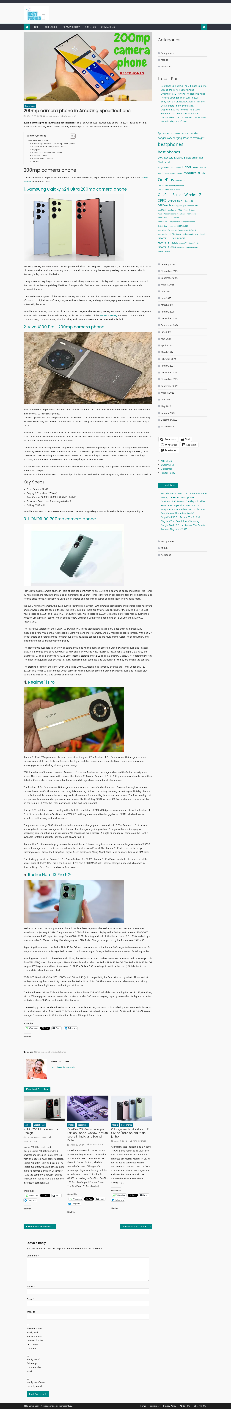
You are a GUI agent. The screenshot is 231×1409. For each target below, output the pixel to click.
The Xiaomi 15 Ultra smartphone (185, 234)
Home (36, 26)
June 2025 (166, 298)
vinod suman (52, 116)
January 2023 (168, 412)
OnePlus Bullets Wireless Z (179, 194)
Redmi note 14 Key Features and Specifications (176, 222)
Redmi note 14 (192, 214)
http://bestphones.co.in (63, 1067)
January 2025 (168, 311)
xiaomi (202, 234)
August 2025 (167, 284)
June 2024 (166, 331)
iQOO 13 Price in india (166, 174)
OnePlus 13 (180, 181)
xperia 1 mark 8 (164, 251)
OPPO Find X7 (176, 200)
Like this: (35, 161)
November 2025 (169, 271)
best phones (169, 151)
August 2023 (167, 392)
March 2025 (167, 304)
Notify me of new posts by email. (36, 1384)
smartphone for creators (167, 230)
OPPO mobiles (166, 205)
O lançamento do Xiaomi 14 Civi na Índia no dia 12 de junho (130, 1132)
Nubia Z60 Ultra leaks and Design (41, 1131)
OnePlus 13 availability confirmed (171, 186)
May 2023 (166, 406)
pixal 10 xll (162, 210)
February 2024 (168, 358)
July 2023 (165, 399)
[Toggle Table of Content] (71, 136)
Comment (33, 1255)
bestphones (60, 1051)
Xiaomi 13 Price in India (171, 238)
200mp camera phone (37, 140)
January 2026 (168, 264)
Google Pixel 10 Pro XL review (169, 167)
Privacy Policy (71, 26)
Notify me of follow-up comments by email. (34, 1365)
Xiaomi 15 (181, 247)
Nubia (201, 173)
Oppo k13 (189, 201)
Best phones (30, 106)
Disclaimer (51, 26)
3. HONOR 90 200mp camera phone (47, 152)
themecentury (65, 1405)
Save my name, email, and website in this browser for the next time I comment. (35, 1338)
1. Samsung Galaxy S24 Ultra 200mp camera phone (53, 143)
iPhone (195, 167)
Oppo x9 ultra (192, 206)
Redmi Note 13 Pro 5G (49, 874)
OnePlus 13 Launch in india (169, 190)
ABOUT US (90, 26)
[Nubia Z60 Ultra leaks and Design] (44, 1108)
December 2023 (169, 372)
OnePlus (166, 180)
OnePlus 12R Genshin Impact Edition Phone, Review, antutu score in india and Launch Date (87, 1134)
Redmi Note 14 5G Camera (168, 218)
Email (30, 1299)
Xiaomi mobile (192, 247)
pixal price (172, 210)
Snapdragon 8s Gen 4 (187, 230)
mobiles (190, 172)
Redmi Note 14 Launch (167, 226)
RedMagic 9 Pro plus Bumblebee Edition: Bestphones (137, 1226)
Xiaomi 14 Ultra (167, 247)
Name (31, 1286)
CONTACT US (108, 26)
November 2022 (169, 426)
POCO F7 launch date (186, 210)
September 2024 (169, 325)
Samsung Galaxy (108, 315)
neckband (166, 66)
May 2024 (166, 338)
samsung (182, 226)
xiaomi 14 (183, 243)
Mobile (27, 1125)
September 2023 (169, 385)
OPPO (162, 200)
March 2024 (167, 352)
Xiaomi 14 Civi (194, 243)
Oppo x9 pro (181, 206)
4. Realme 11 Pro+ (39, 155)
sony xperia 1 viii (164, 234)
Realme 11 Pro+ (42, 682)
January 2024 (168, 365)
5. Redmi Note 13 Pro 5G (42, 158)
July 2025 (165, 291)
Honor (186, 167)
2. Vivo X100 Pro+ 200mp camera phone (49, 146)
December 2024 (169, 318)
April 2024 (166, 345)
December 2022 (169, 419)
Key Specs (36, 149)
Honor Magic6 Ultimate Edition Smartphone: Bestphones (42, 1226)
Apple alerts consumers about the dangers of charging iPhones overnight (181, 136)
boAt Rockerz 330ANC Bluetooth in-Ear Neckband (180, 160)
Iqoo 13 (203, 167)
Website (31, 1311)
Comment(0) (70, 116)
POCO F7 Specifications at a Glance (171, 214)
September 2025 (169, 277)
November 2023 (169, 379)
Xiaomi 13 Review (168, 242)
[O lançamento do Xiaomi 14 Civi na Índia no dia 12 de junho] (131, 1108)
